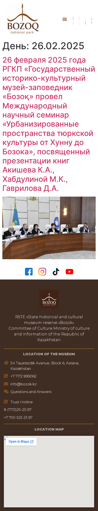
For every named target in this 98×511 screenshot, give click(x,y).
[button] (64, 19)
